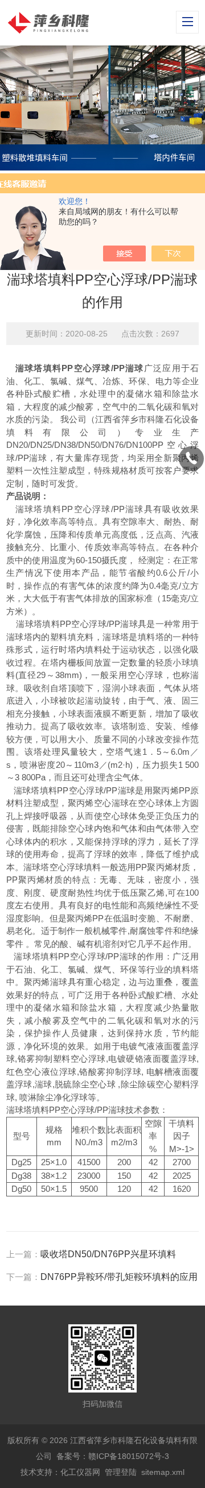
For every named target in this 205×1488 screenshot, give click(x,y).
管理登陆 (121, 1472)
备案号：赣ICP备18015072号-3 (112, 1456)
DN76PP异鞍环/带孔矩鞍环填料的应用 (119, 1277)
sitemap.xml (162, 1472)
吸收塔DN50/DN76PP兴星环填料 (108, 1254)
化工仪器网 (80, 1472)
